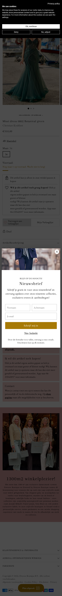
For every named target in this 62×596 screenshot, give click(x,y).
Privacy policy (54, 3)
